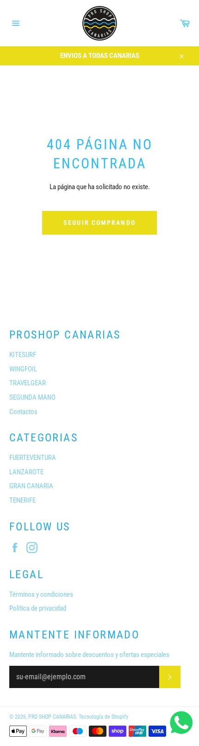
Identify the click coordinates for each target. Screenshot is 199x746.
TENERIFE (22, 500)
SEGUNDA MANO (32, 397)
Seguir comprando (99, 222)
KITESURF (22, 355)
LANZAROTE (26, 472)
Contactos (23, 412)
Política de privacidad (37, 608)
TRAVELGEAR (27, 383)
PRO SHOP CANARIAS (52, 717)
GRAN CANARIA (31, 486)
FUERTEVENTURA (32, 457)
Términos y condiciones (41, 594)
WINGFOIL (23, 369)
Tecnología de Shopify (103, 717)
